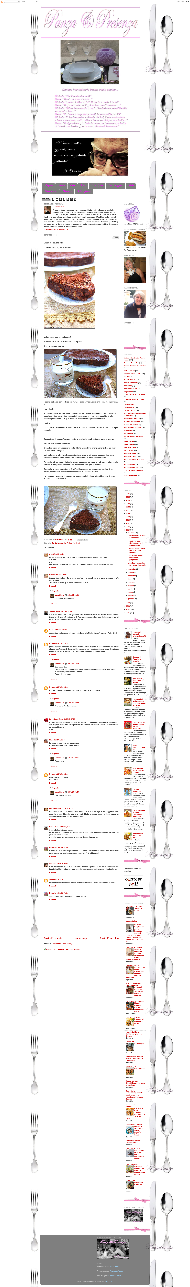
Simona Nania (54, 611)
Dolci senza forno (115, 186)
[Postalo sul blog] (80, 540)
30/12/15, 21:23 (73, 595)
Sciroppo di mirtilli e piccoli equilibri (133, 984)
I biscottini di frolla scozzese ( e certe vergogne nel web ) (139, 702)
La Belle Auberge (132, 965)
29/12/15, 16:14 (62, 643)
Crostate (127, 377)
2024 (128, 500)
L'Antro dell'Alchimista (134, 1001)
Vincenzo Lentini (114, 1276)
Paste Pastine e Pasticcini (133, 436)
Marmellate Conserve (132, 419)
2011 (128, 613)
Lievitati (61, 186)
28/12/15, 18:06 (61, 575)
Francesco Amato (116, 1271)
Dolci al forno (97, 186)
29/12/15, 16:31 (62, 687)
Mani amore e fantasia (134, 1057)
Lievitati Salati (129, 408)
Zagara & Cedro (132, 1081)
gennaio (131, 599)
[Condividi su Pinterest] (87, 540)
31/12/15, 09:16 (73, 758)
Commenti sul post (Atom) (62, 944)
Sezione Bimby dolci (131, 467)
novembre (132, 569)
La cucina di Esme (56, 719)
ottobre (131, 572)
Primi (72, 186)
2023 (128, 504)
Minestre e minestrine (132, 421)
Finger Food (128, 392)
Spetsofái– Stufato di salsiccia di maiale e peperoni (138, 991)
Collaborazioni (129, 371)
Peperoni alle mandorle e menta (138, 835)
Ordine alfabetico (84, 191)
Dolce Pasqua (139, 1068)
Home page (67, 191)
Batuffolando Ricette (134, 906)
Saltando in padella (133, 1141)
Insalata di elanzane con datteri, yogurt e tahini (139, 1131)
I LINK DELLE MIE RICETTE (134, 395)
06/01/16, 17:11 (62, 893)
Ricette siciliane (50, 191)
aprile (130, 589)
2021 (128, 510)
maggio (131, 585)
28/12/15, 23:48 (61, 630)
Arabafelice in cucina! (134, 1125)
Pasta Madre (128, 433)
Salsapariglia (131, 1066)
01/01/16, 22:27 (65, 827)
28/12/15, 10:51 (58, 554)
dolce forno (130, 1180)
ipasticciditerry (55, 808)
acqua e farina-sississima (131, 922)
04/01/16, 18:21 (59, 879)
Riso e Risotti (129, 450)
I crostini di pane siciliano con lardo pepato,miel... (135, 543)
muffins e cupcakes (131, 424)
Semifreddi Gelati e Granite (134, 459)
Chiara (52, 630)
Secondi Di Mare (130, 453)
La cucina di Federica (134, 947)
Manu (51, 740)
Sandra (52, 575)
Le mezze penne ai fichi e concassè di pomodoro (139, 813)
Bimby (130, 186)
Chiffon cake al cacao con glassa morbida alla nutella (139, 1154)
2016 (128, 527)
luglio (130, 579)
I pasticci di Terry (132, 1032)
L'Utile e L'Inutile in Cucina (134, 400)
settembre (132, 576)
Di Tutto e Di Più (130, 380)
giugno (131, 582)
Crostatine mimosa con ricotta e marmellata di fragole (139, 1170)
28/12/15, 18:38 (66, 611)
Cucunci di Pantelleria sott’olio (137, 659)
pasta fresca (128, 430)
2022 (128, 507)
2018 (128, 520)
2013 (128, 606)
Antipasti (48, 186)
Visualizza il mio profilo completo (56, 230)
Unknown (53, 643)
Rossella (52, 847)
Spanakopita (139, 1044)
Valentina (52, 863)
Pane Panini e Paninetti (132, 427)
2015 (128, 530)
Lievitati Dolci (129, 405)
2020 (128, 513)
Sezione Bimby (129, 464)
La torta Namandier (137, 790)
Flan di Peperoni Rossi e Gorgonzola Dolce (138, 1007)
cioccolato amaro (132, 1164)
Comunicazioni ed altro (132, 374)
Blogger (109, 1281)
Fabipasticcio (54, 827)
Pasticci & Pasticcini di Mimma (134, 1106)
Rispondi (52, 568)
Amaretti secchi (132, 1143)
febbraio (131, 595)
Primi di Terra (129, 444)
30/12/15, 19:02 (62, 774)
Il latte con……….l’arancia (139, 747)
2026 (128, 494)
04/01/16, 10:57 (62, 863)
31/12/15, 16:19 (66, 808)
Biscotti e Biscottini (131, 363)
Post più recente (53, 938)
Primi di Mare (129, 441)
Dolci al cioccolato (59, 543)
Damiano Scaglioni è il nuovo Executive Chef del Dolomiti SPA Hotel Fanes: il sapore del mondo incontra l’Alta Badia (135, 933)
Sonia (51, 879)
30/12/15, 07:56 (69, 719)
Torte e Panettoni (73, 543)
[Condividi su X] (82, 540)
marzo (130, 592)
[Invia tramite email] (78, 540)
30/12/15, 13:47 (59, 740)
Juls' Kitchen (131, 1091)
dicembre (132, 533)
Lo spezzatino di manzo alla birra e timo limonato (137, 550)
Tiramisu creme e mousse (133, 470)
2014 (128, 603)
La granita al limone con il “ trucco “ (138, 680)
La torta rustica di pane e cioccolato (136, 537)
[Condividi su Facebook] (85, 540)
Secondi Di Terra (130, 456)
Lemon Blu (130, 1042)
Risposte (55, 591)
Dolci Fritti (128, 386)
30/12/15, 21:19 (73, 664)
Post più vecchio (109, 938)
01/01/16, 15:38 (73, 792)
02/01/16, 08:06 (62, 847)
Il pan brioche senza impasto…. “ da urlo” (139, 770)
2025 (128, 497)
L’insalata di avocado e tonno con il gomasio (137, 564)
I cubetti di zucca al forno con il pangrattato (135, 558)
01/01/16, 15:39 (73, 703)
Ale (50, 554)
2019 (128, 517)
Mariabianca (59, 207)
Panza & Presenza (133, 1017)
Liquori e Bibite (129, 411)
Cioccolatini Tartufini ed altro (135, 366)
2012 (128, 609)
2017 (128, 523)
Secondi (83, 186)
